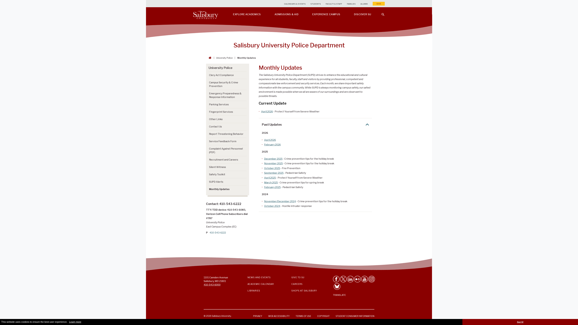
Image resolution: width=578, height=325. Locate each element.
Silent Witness (217, 167)
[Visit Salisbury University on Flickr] (357, 279)
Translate (339, 295)
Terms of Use (303, 316)
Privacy (257, 316)
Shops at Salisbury (304, 290)
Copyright (323, 316)
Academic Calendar (260, 284)
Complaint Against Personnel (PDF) (226, 150)
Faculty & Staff (334, 4)
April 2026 (267, 111)
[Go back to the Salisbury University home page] (209, 57)
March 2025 (271, 182)
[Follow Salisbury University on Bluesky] (337, 286)
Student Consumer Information (355, 316)
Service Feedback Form (222, 141)
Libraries (253, 290)
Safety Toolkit (217, 174)
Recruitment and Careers (223, 159)
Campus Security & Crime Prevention (223, 84)
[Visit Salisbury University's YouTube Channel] (364, 279)
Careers (297, 284)
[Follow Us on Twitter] (343, 279)
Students (316, 4)
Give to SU (297, 277)
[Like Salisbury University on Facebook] (336, 279)
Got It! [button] (520, 322)
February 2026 (272, 144)
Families (351, 4)
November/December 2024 (280, 201)
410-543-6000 (212, 284)
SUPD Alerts (216, 181)
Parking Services (219, 104)
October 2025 (272, 168)
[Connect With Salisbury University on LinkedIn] (350, 279)
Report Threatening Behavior (226, 134)
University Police (224, 58)
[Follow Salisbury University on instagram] (371, 279)
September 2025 (274, 173)
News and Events (259, 277)
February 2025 (272, 187)
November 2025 (273, 163)
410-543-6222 (218, 232)
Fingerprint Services (221, 111)
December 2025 (273, 158)
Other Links (216, 119)
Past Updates (272, 124)
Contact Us (215, 126)
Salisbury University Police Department (289, 45)
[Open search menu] (381, 12)
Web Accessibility (279, 316)
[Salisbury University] (205, 14)
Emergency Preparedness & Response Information (225, 95)
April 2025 (270, 177)
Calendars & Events (295, 4)
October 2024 (272, 206)
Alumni (364, 4)
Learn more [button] (75, 322)
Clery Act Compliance (221, 75)
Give (378, 4)
